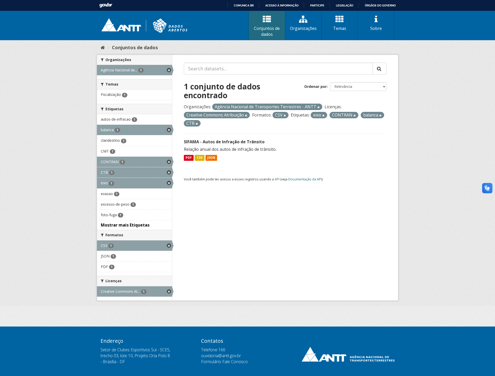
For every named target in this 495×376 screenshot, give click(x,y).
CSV (200, 158)
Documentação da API (305, 179)
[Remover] (318, 107)
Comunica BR (244, 5)
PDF (189, 158)
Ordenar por (315, 86)
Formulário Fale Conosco (224, 361)
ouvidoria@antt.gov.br (221, 355)
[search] (379, 68)
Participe (317, 5)
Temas (339, 28)
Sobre (376, 28)
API (277, 179)
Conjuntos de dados (267, 31)
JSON (211, 158)
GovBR (105, 5)
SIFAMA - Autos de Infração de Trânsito (224, 142)
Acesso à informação (282, 5)
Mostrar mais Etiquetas (125, 225)
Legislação (344, 5)
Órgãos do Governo (380, 5)
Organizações (303, 28)
